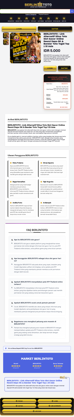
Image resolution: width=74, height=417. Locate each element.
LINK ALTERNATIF (56, 406)
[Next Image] (39, 48)
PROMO (20, 401)
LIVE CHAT (38, 411)
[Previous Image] (11, 48)
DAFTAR (55, 29)
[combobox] (35, 11)
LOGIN (19, 29)
